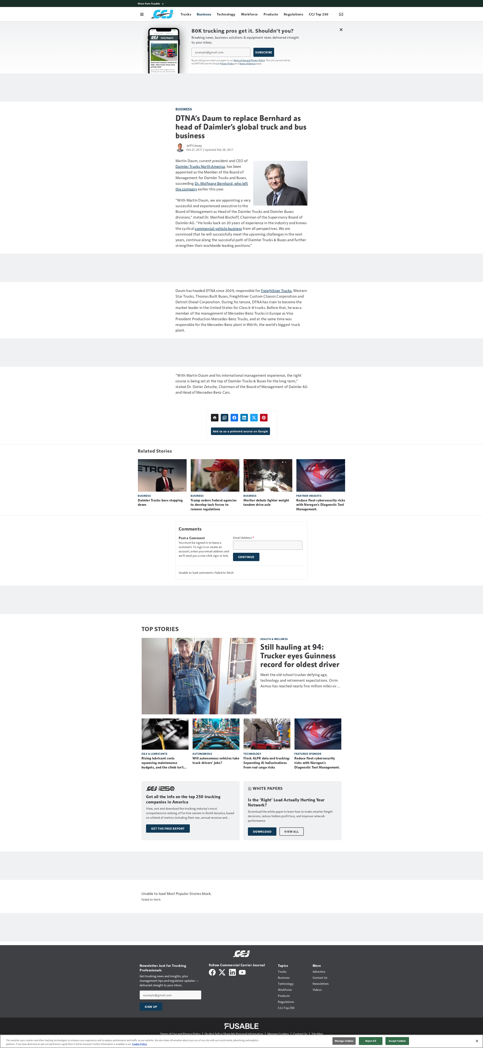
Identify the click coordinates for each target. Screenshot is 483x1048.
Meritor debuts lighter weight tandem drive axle (266, 502)
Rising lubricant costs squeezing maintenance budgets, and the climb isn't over (163, 763)
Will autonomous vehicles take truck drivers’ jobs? (215, 760)
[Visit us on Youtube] (242, 972)
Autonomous (202, 753)
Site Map (317, 1034)
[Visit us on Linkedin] (232, 972)
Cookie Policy (139, 1044)
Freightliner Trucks (276, 290)
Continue (246, 557)
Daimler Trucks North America (200, 166)
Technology (252, 753)
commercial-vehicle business (218, 228)
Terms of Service (247, 63)
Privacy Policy (227, 63)
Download (262, 831)
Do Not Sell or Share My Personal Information (234, 1034)
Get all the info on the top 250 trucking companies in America (183, 799)
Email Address (243, 537)
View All (291, 831)
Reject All (370, 1040)
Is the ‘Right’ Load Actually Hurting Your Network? (286, 802)
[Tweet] (254, 417)
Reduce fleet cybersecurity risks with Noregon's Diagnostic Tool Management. (320, 504)
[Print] (214, 417)
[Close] (477, 1041)
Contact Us (300, 1034)
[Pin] (264, 417)
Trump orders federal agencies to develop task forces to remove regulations (214, 504)
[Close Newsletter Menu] (341, 29)
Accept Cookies (397, 1040)
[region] (241, 1041)
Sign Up (151, 1007)
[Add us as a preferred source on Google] (224, 417)
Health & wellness (274, 639)
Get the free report (168, 828)
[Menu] (142, 14)
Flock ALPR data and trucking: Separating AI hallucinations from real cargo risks (266, 762)
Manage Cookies (278, 1034)
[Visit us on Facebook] (212, 972)
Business (183, 109)
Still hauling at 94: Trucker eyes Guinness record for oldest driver (299, 656)
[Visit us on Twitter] (222, 972)
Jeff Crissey (194, 145)
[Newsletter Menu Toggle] (341, 14)
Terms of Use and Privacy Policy (249, 60)
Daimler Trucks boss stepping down (160, 502)
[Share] (234, 417)
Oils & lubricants (155, 753)
